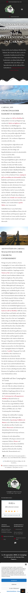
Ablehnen (14, 584)
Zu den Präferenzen (14, 588)
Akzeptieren (14, 580)
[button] (26, 564)
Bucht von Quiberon (14, 123)
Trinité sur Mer (5, 273)
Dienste (16, 441)
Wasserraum (10, 427)
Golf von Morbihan (17, 118)
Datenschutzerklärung (11, 591)
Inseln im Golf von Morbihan (9, 310)
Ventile (9, 351)
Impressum (19, 591)
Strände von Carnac (15, 197)
